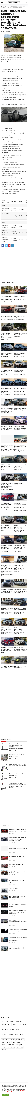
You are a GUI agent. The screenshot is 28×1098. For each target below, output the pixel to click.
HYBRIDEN (20, 1032)
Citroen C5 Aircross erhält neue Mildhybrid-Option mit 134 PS (6, 372)
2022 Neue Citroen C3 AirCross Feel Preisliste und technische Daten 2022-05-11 (20, 631)
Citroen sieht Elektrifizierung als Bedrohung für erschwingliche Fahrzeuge (6, 506)
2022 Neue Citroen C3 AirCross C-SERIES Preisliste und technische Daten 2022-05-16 (7, 631)
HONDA (17, 1029)
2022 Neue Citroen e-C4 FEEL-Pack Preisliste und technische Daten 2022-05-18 (7, 611)
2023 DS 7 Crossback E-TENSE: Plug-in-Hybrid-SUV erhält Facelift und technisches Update (7, 486)
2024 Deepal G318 (13, 888)
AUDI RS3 (12, 1022)
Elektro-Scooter (12, 750)
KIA (10, 952)
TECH (17, 1044)
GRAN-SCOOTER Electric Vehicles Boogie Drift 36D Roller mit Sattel (17, 765)
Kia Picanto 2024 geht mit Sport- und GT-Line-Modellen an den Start (17, 948)
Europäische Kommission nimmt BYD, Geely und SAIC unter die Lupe (17, 880)
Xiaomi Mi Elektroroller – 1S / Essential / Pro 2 (16, 774)
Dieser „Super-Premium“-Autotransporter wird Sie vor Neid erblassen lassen (17, 921)
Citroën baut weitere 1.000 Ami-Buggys (20, 409)
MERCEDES (14, 1037)
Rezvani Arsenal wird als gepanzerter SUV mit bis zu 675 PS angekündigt (18, 848)
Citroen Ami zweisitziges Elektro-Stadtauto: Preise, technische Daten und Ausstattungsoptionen (20, 507)
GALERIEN (12, 1029)
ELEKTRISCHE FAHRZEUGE (18, 1027)
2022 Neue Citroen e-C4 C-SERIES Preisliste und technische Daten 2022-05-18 (20, 592)
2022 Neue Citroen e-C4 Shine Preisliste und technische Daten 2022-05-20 (7, 592)
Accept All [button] (5, 1094)
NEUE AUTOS (5, 1039)
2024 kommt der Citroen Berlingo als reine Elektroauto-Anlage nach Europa (7, 299)
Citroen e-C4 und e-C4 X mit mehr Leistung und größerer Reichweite (20, 372)
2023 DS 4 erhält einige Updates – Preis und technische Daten (7, 467)
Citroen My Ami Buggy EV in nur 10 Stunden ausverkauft (20, 335)
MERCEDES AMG (22, 1037)
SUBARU (9, 1044)
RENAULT (19, 1042)
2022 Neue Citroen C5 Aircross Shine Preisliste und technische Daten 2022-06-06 (20, 529)
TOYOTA (4, 1047)
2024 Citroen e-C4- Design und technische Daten (20, 354)
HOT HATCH (13, 1032)
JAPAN (21, 1034)
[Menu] (1, 2)
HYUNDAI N (10, 1034)
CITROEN (7, 31)
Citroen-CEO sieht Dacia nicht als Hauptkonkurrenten (19, 298)
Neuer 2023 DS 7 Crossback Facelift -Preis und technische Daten (7, 528)
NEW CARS (12, 1039)
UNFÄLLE (13, 1047)
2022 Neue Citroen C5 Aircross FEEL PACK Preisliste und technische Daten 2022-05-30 (20, 548)
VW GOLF (4, 1050)
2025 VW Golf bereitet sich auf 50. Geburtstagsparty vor (18, 930)
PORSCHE (8, 1042)
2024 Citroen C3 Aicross (18, 484)
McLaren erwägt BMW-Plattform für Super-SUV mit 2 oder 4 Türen (17, 830)
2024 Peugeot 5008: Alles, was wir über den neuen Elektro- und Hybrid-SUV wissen (18, 939)
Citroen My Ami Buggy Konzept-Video (7, 666)
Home (2, 6)
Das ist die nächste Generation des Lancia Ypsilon (17, 896)
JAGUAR (16, 1034)
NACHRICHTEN (12, 833)
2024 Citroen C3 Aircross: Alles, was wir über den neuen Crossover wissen (19, 317)
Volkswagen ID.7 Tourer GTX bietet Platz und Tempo (16, 857)
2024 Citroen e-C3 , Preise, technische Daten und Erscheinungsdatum (7, 317)
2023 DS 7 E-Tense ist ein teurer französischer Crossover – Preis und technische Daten (7, 448)
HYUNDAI (11, 906)
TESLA (21, 1044)
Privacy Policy (10, 1092)
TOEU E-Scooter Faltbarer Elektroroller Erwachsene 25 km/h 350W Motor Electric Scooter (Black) (17, 785)
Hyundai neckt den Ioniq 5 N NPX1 (17, 904)
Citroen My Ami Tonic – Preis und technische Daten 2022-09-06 (20, 467)
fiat (3, 1029)
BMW (9, 1024)
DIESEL (24, 1024)
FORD (6, 1029)
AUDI (7, 1022)
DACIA (19, 1024)
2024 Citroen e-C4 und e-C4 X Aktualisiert (6, 354)
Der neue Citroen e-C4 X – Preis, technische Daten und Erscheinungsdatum (20, 391)
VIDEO (17, 1047)
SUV (13, 1044)
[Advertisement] (14, 263)
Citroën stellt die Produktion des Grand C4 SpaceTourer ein (20, 649)
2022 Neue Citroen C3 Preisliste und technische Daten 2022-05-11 (7, 650)
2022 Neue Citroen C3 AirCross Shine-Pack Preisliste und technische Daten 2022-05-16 (20, 611)
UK (8, 1047)
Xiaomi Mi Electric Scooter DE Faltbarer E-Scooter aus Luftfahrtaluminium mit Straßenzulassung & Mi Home (16, 746)
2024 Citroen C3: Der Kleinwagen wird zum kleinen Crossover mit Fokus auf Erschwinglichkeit (20, 448)
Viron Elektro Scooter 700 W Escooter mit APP (16, 755)
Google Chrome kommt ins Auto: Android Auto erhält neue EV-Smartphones (17, 912)
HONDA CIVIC (5, 1032)
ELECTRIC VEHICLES (6, 1027)
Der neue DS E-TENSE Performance (20, 666)
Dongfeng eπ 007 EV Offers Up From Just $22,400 (17, 871)
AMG (3, 1022)
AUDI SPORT (19, 1022)
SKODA (3, 1044)
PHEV (3, 1042)
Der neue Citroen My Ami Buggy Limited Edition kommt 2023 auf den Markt (7, 411)
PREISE (13, 1042)
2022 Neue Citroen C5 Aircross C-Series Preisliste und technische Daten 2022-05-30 (7, 548)
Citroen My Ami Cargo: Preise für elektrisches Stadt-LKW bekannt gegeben (19, 568)
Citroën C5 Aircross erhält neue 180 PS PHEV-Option (6, 428)
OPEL (22, 1039)
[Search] (25, 2)
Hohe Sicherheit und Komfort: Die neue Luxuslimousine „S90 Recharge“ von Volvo (17, 839)
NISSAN (18, 1039)
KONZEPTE (7, 1037)
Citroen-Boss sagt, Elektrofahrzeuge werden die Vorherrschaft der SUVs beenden (6, 391)
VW (22, 1047)
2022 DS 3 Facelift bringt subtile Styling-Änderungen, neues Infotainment (20, 429)
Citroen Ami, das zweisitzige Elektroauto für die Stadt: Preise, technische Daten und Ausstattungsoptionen (7, 571)
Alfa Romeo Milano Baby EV (16, 864)
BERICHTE (4, 1024)
